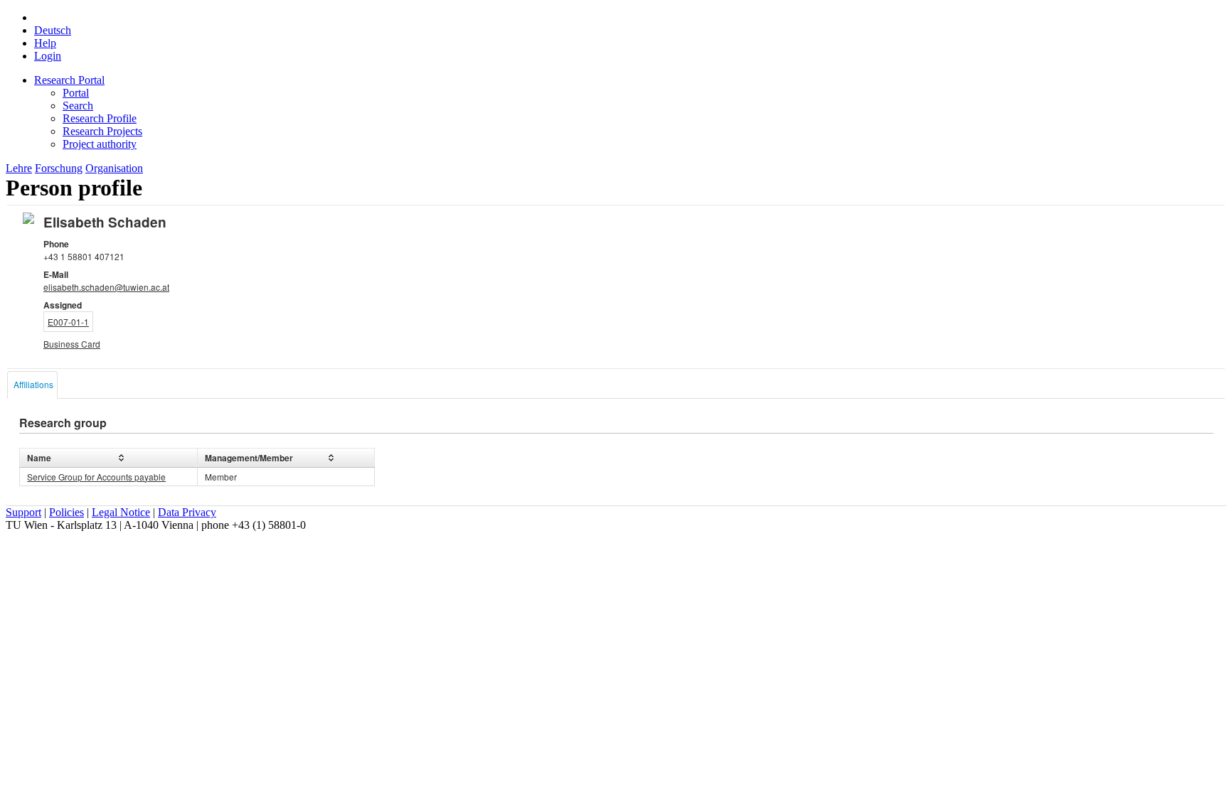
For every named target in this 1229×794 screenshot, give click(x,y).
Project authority (100, 144)
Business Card (71, 344)
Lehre (19, 168)
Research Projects (102, 131)
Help (45, 43)
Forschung (59, 168)
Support (23, 512)
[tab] (32, 385)
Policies (66, 512)
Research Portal (69, 80)
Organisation (114, 168)
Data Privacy (187, 512)
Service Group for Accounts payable (96, 477)
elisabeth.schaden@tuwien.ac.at (106, 287)
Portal (76, 93)
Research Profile (100, 118)
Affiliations (33, 384)
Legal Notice (121, 512)
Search (78, 106)
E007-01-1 (68, 322)
